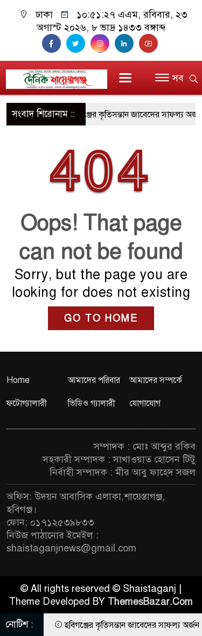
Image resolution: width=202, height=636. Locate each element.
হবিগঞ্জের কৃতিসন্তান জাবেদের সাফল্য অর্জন (132, 114)
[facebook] (54, 44)
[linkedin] (127, 44)
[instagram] (102, 44)
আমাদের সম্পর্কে (155, 380)
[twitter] (78, 44)
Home (18, 380)
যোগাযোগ (145, 403)
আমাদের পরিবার (94, 380)
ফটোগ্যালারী (26, 403)
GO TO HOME (101, 318)
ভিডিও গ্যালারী (91, 403)
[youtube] (150, 44)
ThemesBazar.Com (150, 601)
